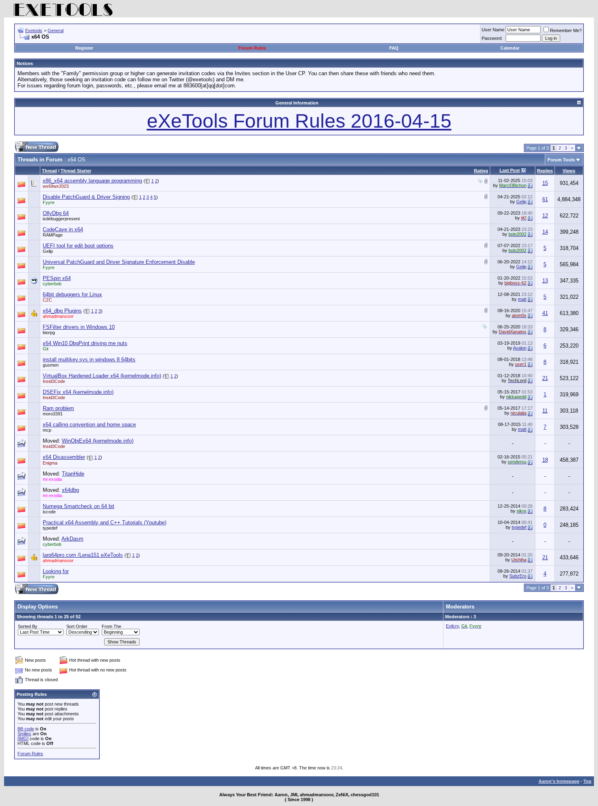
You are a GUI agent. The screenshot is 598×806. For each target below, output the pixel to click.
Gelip (521, 201)
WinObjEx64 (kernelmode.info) (97, 441)
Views (569, 170)
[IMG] (22, 738)
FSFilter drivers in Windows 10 (79, 327)
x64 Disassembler (64, 457)
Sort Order (76, 626)
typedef (50, 528)
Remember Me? (566, 30)
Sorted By (27, 626)
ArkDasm (72, 539)
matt (522, 299)
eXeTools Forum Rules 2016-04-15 (299, 121)
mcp (47, 430)
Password (492, 38)
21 (545, 378)
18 (545, 460)
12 (545, 216)
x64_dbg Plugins (62, 311)
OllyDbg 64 (56, 213)
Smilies (24, 733)
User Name (493, 29)
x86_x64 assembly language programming (92, 181)
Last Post (510, 170)
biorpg (49, 332)
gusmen (51, 365)
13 (545, 281)
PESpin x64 (57, 278)
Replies (545, 170)
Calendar (509, 48)
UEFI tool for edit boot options (78, 246)
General (55, 30)
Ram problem (58, 408)
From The (111, 626)
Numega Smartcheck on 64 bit (78, 506)
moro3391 (53, 413)
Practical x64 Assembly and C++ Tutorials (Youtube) (104, 522)
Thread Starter (76, 170)
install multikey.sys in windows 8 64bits (89, 359)
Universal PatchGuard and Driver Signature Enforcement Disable (119, 262)
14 (545, 232)
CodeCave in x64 (63, 229)
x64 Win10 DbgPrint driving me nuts (85, 343)
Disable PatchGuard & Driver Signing (86, 197)
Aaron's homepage (559, 781)
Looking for (56, 571)
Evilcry (452, 626)
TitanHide (73, 474)
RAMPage (53, 234)
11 (545, 411)
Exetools (33, 30)
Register (84, 48)
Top (587, 781)
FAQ (394, 48)
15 (545, 183)
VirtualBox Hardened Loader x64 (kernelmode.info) (102, 376)
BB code (25, 728)
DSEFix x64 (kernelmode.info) (78, 392)
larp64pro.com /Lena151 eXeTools (83, 555)
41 (545, 313)
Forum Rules (252, 48)
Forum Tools (561, 159)
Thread (49, 170)
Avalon (519, 347)
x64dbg (70, 490)
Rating (481, 170)
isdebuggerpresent (61, 218)
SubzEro (517, 576)
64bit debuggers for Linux (72, 294)
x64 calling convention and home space (89, 424)
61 (545, 199)
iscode (49, 511)
